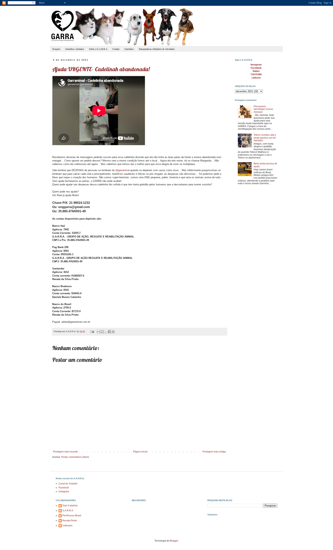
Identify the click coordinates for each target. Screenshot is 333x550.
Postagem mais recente (65, 451)
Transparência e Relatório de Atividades (157, 48)
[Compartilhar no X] (106, 332)
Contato (115, 48)
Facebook (64, 487)
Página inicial (140, 451)
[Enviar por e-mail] (98, 332)
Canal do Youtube (68, 483)
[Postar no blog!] (102, 332)
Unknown (67, 525)
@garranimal (122, 170)
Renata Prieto (69, 520)
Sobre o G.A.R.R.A (98, 48)
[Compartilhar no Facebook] (109, 332)
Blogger (174, 540)
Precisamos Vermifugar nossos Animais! (263, 109)
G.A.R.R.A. (68, 510)
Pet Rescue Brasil (71, 515)
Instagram (64, 491)
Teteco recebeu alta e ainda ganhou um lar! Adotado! (265, 138)
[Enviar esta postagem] (92, 331)
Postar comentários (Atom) (75, 457)
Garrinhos (129, 48)
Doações (56, 48)
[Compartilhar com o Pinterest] (113, 332)
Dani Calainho (70, 505)
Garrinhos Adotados (74, 48)
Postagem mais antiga (214, 451)
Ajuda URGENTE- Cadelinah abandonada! (101, 69)
